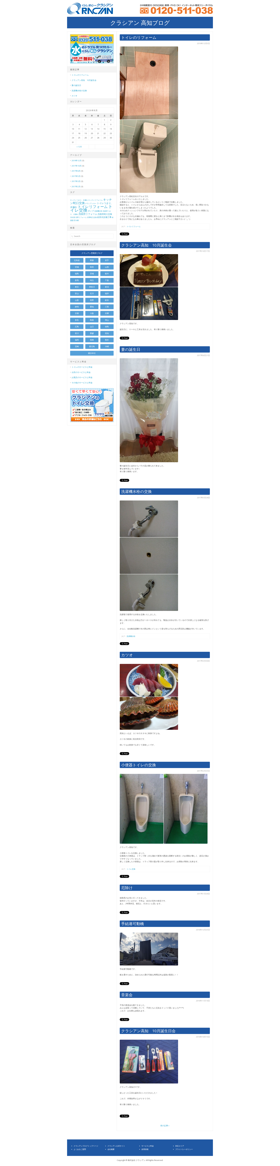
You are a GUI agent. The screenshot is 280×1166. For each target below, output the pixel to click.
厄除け (127, 887)
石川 (92, 293)
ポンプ (91, 210)
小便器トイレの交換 (138, 764)
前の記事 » (164, 1125)
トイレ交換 (131, 869)
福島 (77, 273)
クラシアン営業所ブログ (92, 253)
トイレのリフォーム (138, 37)
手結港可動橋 (132, 923)
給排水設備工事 (104, 217)
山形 (107, 267)
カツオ (127, 654)
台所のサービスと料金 (81, 372)
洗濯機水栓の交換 (136, 491)
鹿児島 (92, 346)
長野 (92, 300)
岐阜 (107, 300)
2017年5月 (76, 176)
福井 (107, 293)
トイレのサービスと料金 (82, 367)
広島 (77, 326)
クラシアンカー (90, 203)
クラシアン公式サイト (116, 1146)
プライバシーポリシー (184, 1149)
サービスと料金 (147, 1146)
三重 (107, 306)
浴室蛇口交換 (92, 217)
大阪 (92, 313)
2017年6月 (76, 171)
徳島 (107, 326)
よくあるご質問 (80, 1149)
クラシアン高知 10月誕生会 (146, 245)
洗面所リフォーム (88, 214)
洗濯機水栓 (131, 636)
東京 (77, 287)
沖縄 (107, 346)
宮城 (77, 267)
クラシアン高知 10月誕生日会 (148, 1030)
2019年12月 (77, 160)
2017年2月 (76, 186)
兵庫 (107, 313)
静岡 (77, 306)
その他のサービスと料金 (82, 382)
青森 (92, 260)
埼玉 (92, 280)
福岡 (77, 340)
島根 (92, 320)
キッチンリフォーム (95, 200)
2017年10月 (77, 165)
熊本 (107, 340)
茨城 (92, 273)
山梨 (77, 300)
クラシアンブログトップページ (86, 1146)
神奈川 (92, 287)
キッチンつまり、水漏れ (79, 200)
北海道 (77, 260)
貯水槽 (76, 220)
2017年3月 (76, 181)
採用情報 (144, 1149)
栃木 (107, 273)
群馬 (77, 280)
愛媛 (92, 333)
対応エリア (179, 1146)
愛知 (92, 306)
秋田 (92, 267)
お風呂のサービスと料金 (82, 377)
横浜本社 (92, 353)
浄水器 (72, 217)
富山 (77, 293)
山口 (92, 326)
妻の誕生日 (130, 349)
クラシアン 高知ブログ (140, 22)
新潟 (107, 287)
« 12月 (79, 146)
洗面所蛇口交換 (105, 214)
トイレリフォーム (134, 226)
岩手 (107, 260)
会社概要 (110, 1149)
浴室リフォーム (81, 217)
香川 (77, 333)
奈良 (77, 320)
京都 (77, 313)
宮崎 (77, 346)
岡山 (107, 320)
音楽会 (127, 994)
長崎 (92, 340)
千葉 (107, 280)
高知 (107, 333)
